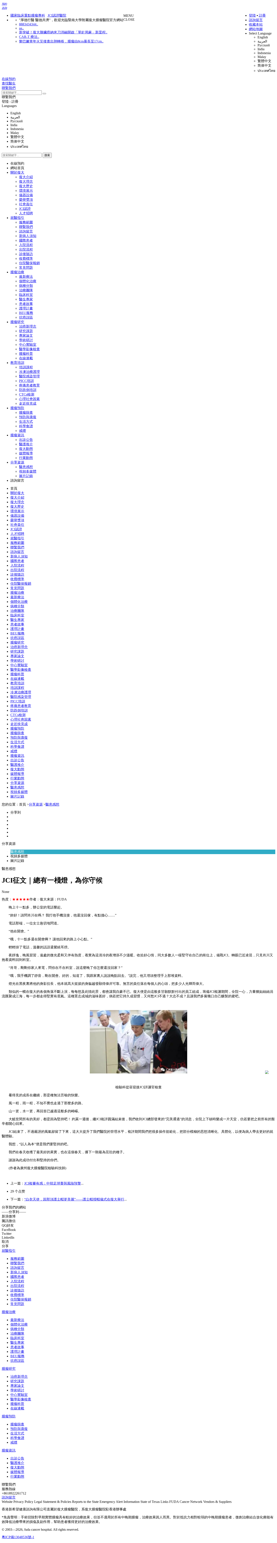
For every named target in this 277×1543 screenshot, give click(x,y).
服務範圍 (26, 222)
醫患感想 (26, 467)
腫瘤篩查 (26, 412)
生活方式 (26, 421)
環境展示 (26, 190)
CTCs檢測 (26, 394)
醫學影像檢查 (29, 349)
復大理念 (26, 181)
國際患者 (26, 240)
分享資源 (17, 462)
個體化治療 (27, 281)
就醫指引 (17, 218)
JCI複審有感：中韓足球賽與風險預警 (52, 1183)
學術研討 (26, 340)
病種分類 (26, 286)
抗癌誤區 (26, 317)
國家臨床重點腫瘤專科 (27, 15)
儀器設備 (26, 195)
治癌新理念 (27, 326)
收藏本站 (256, 24)
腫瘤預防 (17, 408)
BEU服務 (26, 313)
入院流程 (26, 245)
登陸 (252, 15)
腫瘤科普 (26, 353)
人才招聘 (26, 213)
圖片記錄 (26, 476)
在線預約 (17, 163)
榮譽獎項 (26, 199)
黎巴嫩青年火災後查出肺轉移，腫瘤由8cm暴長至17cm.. (61, 41)
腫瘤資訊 (17, 435)
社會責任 (26, 204)
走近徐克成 (27, 403)
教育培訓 (17, 363)
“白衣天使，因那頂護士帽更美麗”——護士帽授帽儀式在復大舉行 (74, 1199)
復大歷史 (26, 186)
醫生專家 (26, 299)
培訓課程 (26, 367)
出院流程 (26, 249)
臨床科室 (26, 295)
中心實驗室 (27, 344)
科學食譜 (26, 426)
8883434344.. (28, 24)
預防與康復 (27, 417)
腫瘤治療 (17, 272)
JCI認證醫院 (57, 15)
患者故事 (26, 304)
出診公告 (26, 440)
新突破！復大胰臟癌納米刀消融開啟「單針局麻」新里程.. (63, 32)
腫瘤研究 (17, 322)
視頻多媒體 (27, 471)
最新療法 (26, 276)
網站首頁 (17, 168)
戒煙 (22, 430)
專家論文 (26, 335)
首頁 (13, 488)
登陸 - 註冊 (10, 101)
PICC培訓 (26, 381)
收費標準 (26, 258)
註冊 (262, 15)
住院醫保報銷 (29, 263)
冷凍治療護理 (29, 372)
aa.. (21, 28)
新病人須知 (27, 236)
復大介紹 (26, 177)
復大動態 (26, 449)
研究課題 (26, 331)
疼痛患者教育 (29, 385)
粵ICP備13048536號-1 (18, 1537)
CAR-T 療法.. (29, 37)
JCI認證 (25, 209)
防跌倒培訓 (27, 390)
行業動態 (26, 458)
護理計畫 (26, 308)
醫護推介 (26, 444)
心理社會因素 (29, 399)
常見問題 (26, 267)
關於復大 (17, 172)
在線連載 (26, 358)
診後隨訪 (26, 254)
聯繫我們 (9, 97)
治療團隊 (26, 290)
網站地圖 (256, 29)
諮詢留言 (256, 20)
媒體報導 (26, 453)
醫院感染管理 (29, 376)
